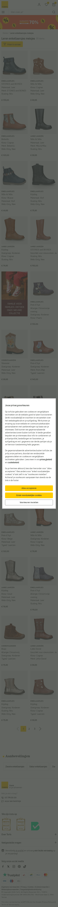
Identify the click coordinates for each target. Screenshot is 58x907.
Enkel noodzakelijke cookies (29, 495)
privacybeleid (46, 459)
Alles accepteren (29, 488)
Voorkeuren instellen (29, 502)
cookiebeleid (13, 462)
